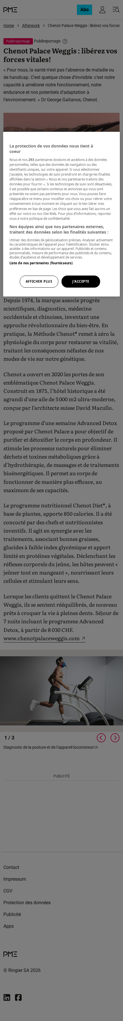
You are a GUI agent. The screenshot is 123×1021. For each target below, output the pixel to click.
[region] (61, 214)
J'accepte (80, 281)
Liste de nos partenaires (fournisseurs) (41, 263)
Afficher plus (39, 281)
